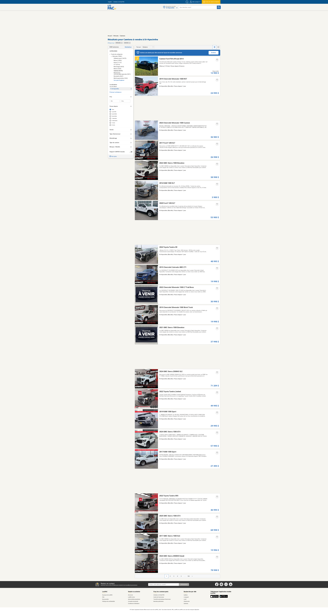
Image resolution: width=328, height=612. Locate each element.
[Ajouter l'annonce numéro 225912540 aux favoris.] (217, 204)
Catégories (113, 51)
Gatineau (186, 603)
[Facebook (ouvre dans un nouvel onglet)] (216, 585)
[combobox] (197, 7)
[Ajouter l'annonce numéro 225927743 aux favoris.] (217, 164)
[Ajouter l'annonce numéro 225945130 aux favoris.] (217, 184)
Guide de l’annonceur (158, 597)
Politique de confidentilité (108, 601)
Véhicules (115, 35)
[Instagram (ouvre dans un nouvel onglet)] (226, 585)
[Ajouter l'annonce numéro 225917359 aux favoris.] (217, 393)
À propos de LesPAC (107, 595)
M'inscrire (184, 584)
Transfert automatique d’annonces (161, 599)
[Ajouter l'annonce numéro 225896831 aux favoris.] (217, 308)
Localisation (113, 84)
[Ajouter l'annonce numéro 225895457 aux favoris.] (217, 372)
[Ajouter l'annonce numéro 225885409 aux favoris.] (217, 433)
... (184, 576)
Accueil (110, 35)
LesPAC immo (131, 597)
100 (188, 576)
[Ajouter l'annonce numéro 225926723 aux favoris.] (217, 124)
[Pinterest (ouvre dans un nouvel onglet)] (221, 585)
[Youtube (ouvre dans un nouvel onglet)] (231, 585)
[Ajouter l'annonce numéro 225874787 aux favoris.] (217, 497)
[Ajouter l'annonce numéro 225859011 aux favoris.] (217, 557)
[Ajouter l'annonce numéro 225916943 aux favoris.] (217, 248)
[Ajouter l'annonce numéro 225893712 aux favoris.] (217, 329)
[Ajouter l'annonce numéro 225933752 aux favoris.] (217, 80)
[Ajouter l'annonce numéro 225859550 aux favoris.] (217, 517)
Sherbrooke (187, 601)
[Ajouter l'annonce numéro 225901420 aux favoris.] (217, 413)
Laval (185, 599)
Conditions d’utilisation (133, 603)
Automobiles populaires (134, 599)
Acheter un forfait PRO (158, 595)
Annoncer (130, 595)
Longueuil (186, 597)
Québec (186, 595)
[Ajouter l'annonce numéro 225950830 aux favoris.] (217, 60)
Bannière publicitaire (158, 601)
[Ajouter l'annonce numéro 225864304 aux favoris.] (217, 537)
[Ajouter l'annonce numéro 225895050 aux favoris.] (217, 453)
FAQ (103, 597)
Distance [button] (145, 47)
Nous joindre (105, 599)
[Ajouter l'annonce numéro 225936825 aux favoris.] (217, 144)
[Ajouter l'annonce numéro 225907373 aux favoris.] (217, 288)
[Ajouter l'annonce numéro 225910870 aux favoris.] (217, 268)
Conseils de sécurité (133, 601)
